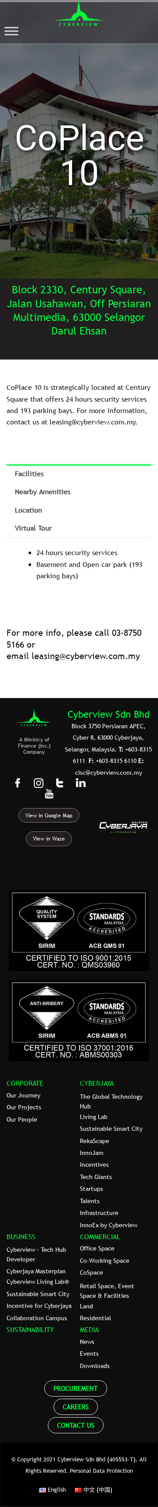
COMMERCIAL (100, 1236)
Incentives (94, 1165)
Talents (90, 1201)
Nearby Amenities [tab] (42, 491)
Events (89, 1353)
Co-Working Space (104, 1261)
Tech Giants (96, 1177)
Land (86, 1306)
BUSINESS (21, 1236)
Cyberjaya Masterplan (36, 1271)
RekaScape (94, 1141)
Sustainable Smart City (111, 1129)
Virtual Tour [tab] (33, 528)
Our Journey (23, 1095)
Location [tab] (28, 510)
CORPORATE (25, 1083)
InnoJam (92, 1153)
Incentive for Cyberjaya (39, 1306)
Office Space (97, 1248)
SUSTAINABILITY (30, 1329)
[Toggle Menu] (11, 31)
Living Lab (94, 1117)
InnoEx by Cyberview (108, 1225)
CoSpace (91, 1272)
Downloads (95, 1366)
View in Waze (49, 839)
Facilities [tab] (29, 473)
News (87, 1342)
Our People (22, 1119)
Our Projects (24, 1107)
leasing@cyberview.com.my (86, 656)
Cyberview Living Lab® (38, 1282)
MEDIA (89, 1329)
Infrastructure (99, 1213)
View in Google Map (48, 815)
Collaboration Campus (37, 1318)
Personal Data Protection (101, 1471)
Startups (91, 1189)
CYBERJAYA (97, 1083)
